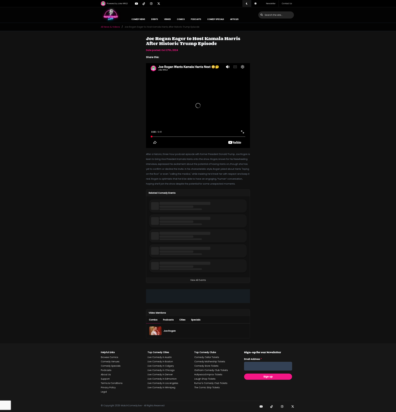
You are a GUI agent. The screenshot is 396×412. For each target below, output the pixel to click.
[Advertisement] (198, 296)
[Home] (111, 15)
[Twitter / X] (158, 3)
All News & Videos (110, 26)
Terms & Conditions (112, 383)
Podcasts (196, 19)
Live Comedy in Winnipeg (161, 387)
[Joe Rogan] (155, 331)
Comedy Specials (215, 19)
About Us (106, 374)
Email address (253, 359)
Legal (104, 391)
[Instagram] (151, 3)
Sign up (268, 376)
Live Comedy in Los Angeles (163, 383)
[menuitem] (153, 319)
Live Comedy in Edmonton (162, 378)
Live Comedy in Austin (160, 357)
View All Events (198, 280)
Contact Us (287, 3)
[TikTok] (143, 3)
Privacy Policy (108, 387)
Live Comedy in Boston (160, 361)
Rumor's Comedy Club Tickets (210, 383)
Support (105, 378)
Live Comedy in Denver (160, 374)
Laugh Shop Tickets (204, 378)
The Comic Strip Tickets (207, 387)
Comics (181, 19)
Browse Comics (109, 357)
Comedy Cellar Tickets (206, 357)
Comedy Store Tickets (206, 365)
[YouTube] (136, 3)
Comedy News (138, 19)
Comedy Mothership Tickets (209, 361)
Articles (234, 19)
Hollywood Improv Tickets (208, 374)
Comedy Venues (110, 361)
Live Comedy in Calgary (161, 365)
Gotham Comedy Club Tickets (211, 370)
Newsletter (270, 3)
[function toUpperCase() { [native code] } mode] (246, 3)
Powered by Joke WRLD (117, 3)
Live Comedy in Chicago (161, 370)
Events (154, 19)
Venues (167, 19)
